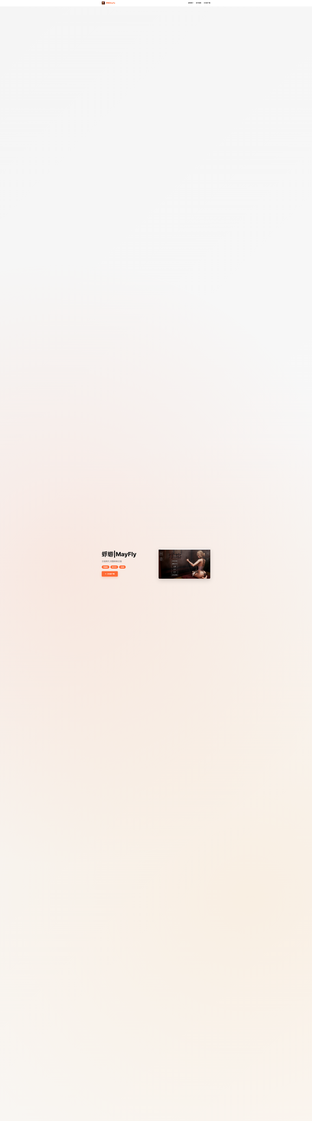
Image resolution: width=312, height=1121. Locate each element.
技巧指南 (198, 3)
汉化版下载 (207, 3)
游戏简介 (190, 3)
